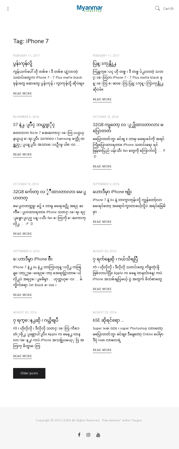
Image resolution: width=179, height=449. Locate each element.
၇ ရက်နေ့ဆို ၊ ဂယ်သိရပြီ (115, 259)
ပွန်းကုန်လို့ (22, 63)
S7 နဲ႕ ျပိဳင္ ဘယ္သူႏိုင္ (34, 124)
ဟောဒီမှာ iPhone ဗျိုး (112, 191)
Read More (22, 93)
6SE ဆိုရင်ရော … (108, 320)
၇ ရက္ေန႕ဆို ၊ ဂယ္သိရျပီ (36, 320)
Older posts (29, 373)
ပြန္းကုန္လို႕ (104, 63)
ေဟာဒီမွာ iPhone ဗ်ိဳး (33, 259)
